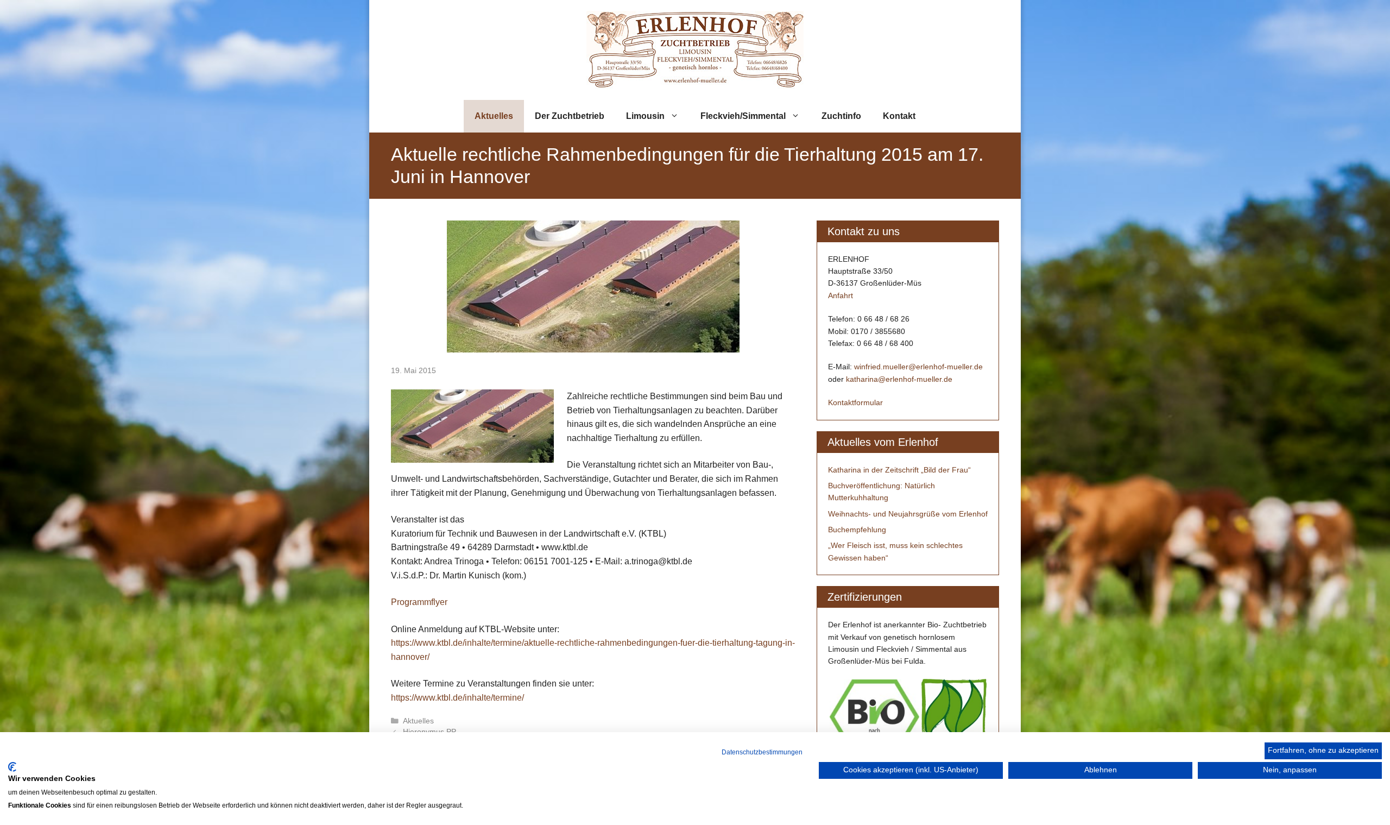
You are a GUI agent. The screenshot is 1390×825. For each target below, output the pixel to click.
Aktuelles (494, 116)
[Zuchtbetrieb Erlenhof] (695, 49)
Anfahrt (840, 295)
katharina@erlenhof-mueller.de (899, 379)
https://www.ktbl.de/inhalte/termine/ (457, 697)
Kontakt (899, 116)
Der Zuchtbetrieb (569, 116)
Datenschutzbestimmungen (762, 752)
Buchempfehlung (857, 529)
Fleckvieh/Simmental (743, 116)
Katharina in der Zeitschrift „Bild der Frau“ (899, 469)
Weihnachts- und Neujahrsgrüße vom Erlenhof (908, 513)
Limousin (645, 116)
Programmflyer (419, 602)
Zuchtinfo (841, 116)
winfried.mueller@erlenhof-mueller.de (918, 366)
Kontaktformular (855, 402)
